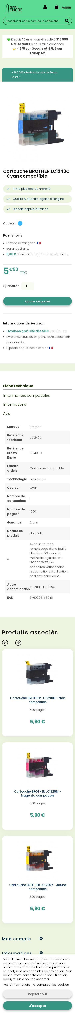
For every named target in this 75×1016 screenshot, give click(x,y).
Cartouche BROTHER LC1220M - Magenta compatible (37, 794)
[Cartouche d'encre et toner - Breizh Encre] (13, 8)
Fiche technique (18, 385)
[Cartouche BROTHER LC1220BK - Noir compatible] (37, 674)
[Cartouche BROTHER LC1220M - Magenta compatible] (37, 767)
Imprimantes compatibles (26, 395)
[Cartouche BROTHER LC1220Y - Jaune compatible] (37, 860)
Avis (6, 413)
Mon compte (16, 939)
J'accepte (37, 1005)
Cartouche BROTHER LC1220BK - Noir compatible (37, 700)
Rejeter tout (37, 994)
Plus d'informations (17, 984)
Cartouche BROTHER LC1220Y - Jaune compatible (37, 887)
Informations (14, 404)
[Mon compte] (45, 8)
